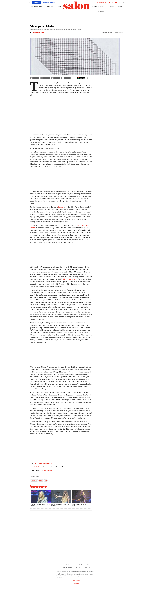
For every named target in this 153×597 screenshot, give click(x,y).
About (67, 565)
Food (59, 7)
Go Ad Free (87, 567)
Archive (78, 567)
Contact (81, 565)
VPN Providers (76, 580)
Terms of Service (67, 567)
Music (41, 480)
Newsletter (101, 2)
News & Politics (36, 7)
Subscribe (36, 2)
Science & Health (98, 7)
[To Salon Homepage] (76, 5)
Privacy (89, 565)
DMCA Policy (76, 583)
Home (60, 565)
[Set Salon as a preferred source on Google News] (81, 78)
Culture (50, 7)
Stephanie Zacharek (38, 32)
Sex (46, 480)
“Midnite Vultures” (69, 279)
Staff (74, 565)
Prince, (60, 207)
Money (111, 7)
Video (120, 7)
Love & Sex (34, 480)
